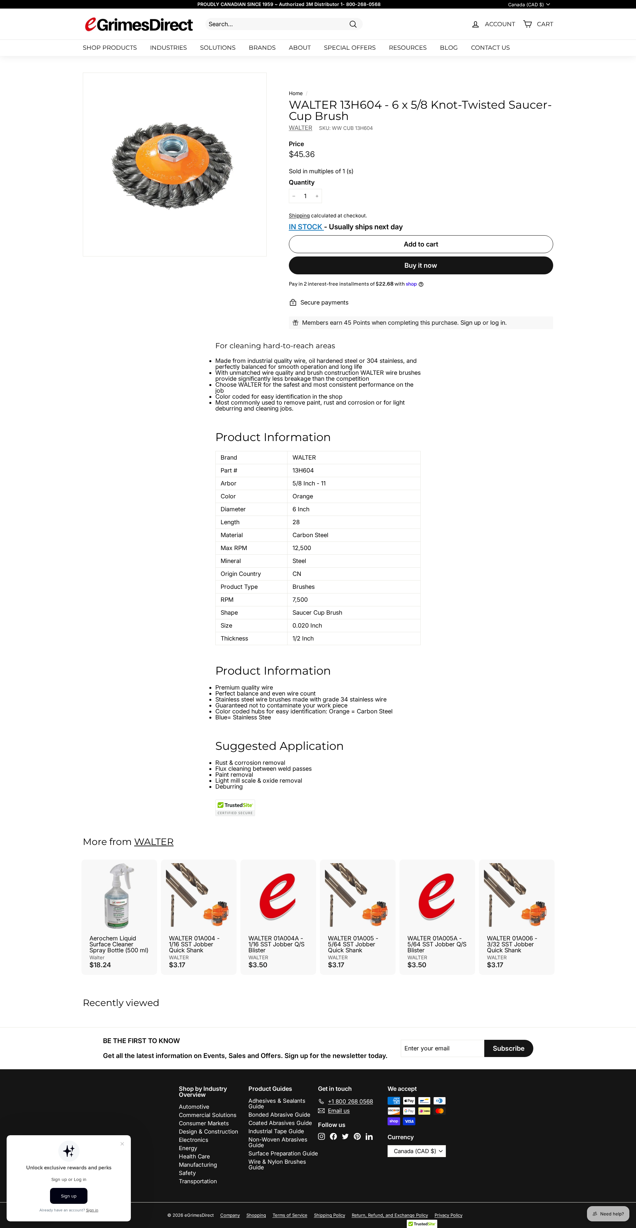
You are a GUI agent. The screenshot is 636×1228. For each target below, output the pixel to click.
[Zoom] (174, 164)
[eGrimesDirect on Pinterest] (357, 1136)
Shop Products (110, 47)
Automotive (194, 1106)
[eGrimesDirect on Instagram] (321, 1136)
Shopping (256, 1215)
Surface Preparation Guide (283, 1153)
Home (296, 93)
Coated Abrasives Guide (280, 1123)
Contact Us (490, 47)
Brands (262, 47)
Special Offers (350, 47)
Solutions (218, 47)
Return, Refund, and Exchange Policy (390, 1215)
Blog (449, 47)
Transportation (198, 1181)
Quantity (302, 182)
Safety (187, 1173)
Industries (168, 47)
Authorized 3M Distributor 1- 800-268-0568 (330, 4)
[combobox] (284, 24)
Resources (408, 47)
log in (497, 322)
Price (296, 144)
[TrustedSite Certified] (235, 808)
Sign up (470, 322)
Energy (188, 1148)
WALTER (300, 127)
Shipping (299, 215)
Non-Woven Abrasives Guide (277, 1142)
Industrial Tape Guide (276, 1131)
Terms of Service (290, 1215)
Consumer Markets (204, 1123)
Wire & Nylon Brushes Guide (277, 1164)
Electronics (193, 1140)
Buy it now (420, 265)
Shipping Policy (329, 1215)
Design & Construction (208, 1131)
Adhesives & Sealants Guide (276, 1103)
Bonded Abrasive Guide (279, 1114)
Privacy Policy (448, 1215)
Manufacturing (198, 1164)
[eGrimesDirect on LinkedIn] (369, 1136)
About (300, 47)
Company (230, 1215)
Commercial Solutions (208, 1115)
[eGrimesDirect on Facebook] (333, 1136)
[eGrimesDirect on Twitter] (345, 1136)
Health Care (194, 1156)
